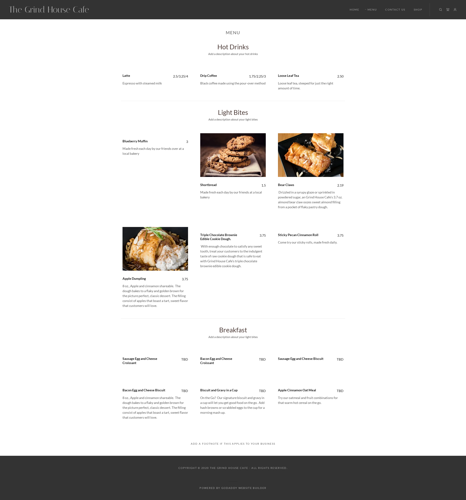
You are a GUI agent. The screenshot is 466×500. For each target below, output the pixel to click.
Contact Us (395, 9)
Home (354, 9)
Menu (372, 9)
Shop (418, 9)
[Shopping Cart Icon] (448, 9)
